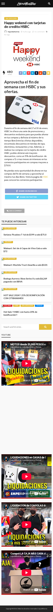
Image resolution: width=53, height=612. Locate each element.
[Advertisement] (26, 421)
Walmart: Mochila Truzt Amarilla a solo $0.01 (25, 265)
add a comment (15, 211)
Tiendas (39, 305)
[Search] (49, 3)
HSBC (45, 177)
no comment (40, 32)
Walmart (8, 242)
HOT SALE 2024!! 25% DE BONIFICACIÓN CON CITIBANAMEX (24, 296)
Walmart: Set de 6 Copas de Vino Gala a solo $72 (25, 249)
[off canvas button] (3, 3)
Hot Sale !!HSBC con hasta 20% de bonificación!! (20, 313)
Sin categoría (11, 18)
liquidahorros (13, 32)
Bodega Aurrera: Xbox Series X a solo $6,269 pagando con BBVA (25, 280)
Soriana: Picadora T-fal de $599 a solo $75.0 (25, 234)
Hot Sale (7, 305)
